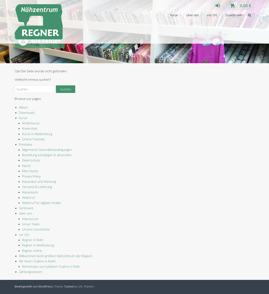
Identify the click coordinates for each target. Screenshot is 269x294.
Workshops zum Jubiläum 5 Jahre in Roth (51, 266)
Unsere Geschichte (36, 229)
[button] (249, 15)
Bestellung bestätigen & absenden (47, 155)
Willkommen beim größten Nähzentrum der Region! (55, 256)
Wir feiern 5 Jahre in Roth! (37, 261)
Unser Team (31, 224)
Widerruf (28, 197)
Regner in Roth (32, 240)
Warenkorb (30, 192)
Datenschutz (31, 160)
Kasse (26, 166)
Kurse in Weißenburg (37, 134)
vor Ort (212, 15)
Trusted (69, 286)
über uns (192, 15)
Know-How (29, 128)
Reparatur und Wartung (39, 181)
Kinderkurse (31, 123)
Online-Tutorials (33, 139)
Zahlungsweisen (30, 272)
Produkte (25, 144)
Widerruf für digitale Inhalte (41, 203)
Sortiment (26, 208)
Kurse (174, 15)
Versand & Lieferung (37, 187)
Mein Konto (30, 171)
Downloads (233, 15)
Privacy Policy (31, 176)
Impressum (30, 219)
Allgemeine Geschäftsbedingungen (47, 150)
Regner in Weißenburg (38, 245)
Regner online (32, 250)
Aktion (23, 107)
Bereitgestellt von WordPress (33, 286)
